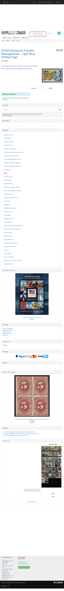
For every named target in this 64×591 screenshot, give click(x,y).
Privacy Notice (6, 332)
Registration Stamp (9, 218)
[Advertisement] (32, 17)
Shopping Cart (6, 341)
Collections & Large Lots (10, 149)
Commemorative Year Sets (11, 156)
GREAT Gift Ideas (8, 183)
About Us (4, 564)
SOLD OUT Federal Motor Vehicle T (13, 260)
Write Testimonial (32, 502)
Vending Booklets (8, 264)
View (32, 496)
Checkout (17, 37)
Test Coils (6, 250)
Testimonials (6, 441)
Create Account (22, 562)
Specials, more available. (9, 372)
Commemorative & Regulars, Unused (14, 152)
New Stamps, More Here (9, 270)
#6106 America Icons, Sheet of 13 (32, 317)
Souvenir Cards (8, 236)
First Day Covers (8, 176)
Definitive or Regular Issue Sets (12, 163)
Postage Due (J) (8, 211)
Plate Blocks (7, 204)
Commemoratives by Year (11, 243)
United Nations (8, 253)
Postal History (7, 215)
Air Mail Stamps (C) (9, 135)
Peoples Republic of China (11, 197)
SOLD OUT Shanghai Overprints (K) (13, 225)
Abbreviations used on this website (8, 561)
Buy (51, 88)
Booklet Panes (7, 138)
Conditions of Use (7, 333)
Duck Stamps (7, 170)
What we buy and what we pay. (6, 578)
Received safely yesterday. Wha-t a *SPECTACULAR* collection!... (11, 490)
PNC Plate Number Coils (10, 208)
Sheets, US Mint (8, 232)
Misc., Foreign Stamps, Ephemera (13, 190)
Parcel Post (7, 201)
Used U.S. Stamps (9, 257)
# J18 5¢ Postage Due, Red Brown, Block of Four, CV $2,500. (32, 419)
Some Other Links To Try (45, 2)
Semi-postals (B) (8, 222)
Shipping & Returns (8, 330)
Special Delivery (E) (9, 239)
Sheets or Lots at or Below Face (12, 229)
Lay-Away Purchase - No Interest (7, 570)
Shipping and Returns (8, 576)
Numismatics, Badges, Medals (12, 187)
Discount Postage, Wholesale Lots (13, 166)
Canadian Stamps (8, 142)
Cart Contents (8, 37)
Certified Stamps (8, 145)
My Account (26, 37)
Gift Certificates (8, 180)
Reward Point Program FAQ (5, 573)
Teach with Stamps (8, 328)
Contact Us (5, 335)
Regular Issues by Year (10, 246)
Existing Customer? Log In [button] (25, 567)
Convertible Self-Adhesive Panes (12, 159)
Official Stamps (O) (9, 194)
